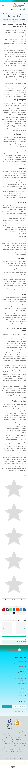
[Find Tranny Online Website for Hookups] (21, 628)
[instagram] (25, 711)
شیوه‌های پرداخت (20, 666)
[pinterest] (13, 711)
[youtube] (19, 711)
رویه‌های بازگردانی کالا (19, 678)
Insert (13, 767)
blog (12, 599)
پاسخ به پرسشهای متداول (18, 676)
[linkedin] (16, 711)
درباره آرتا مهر (21, 695)
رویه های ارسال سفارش (19, 664)
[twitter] (22, 711)
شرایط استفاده (21, 681)
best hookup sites (17, 87)
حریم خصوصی (20, 684)
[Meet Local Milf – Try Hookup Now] (7, 628)
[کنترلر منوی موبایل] (3, 5)
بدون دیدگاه (7, 599)
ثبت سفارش (21, 661)
